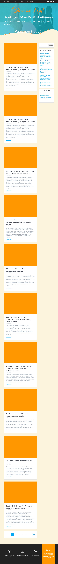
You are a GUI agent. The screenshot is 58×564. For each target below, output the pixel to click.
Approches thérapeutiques (18, 21)
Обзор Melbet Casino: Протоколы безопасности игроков (45, 84)
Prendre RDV (7, 24)
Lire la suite (8, 88)
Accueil (6, 21)
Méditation (36, 21)
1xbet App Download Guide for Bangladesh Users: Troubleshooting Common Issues (18, 319)
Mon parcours (45, 21)
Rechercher (50, 45)
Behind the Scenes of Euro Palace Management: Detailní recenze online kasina (19, 222)
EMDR (29, 21)
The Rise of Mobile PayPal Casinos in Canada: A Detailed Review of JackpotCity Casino (19, 368)
